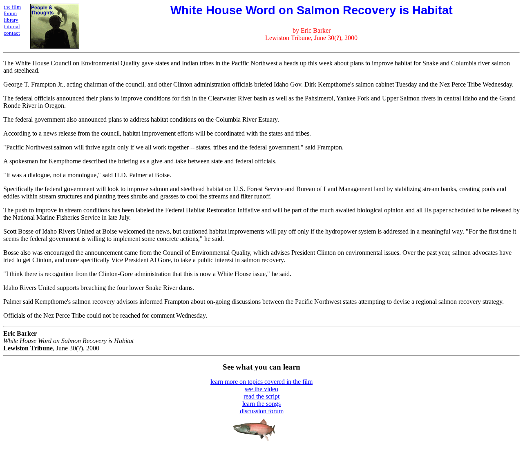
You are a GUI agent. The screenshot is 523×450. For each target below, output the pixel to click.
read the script (261, 396)
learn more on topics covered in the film (261, 381)
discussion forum (262, 411)
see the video (261, 388)
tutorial (12, 26)
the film (12, 7)
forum (10, 13)
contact (12, 33)
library (11, 20)
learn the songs (261, 403)
